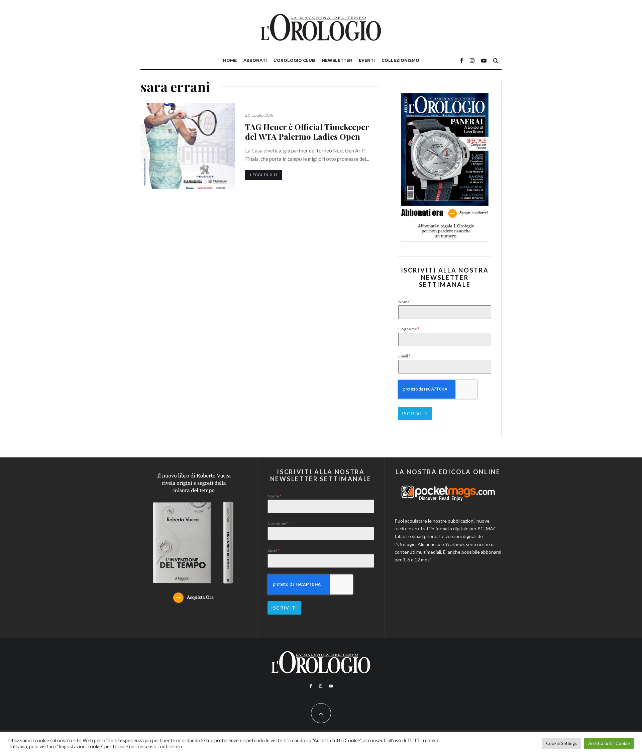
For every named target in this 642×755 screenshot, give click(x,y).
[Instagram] (472, 60)
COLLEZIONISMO (400, 60)
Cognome (408, 328)
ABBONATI (255, 60)
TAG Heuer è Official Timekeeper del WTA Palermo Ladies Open (307, 131)
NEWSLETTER (337, 60)
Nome (405, 301)
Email (404, 355)
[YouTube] (484, 60)
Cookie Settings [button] (561, 743)
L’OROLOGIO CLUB (294, 60)
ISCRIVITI (415, 413)
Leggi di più (263, 175)
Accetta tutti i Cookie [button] (609, 743)
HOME (230, 60)
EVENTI (367, 60)
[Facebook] (461, 60)
